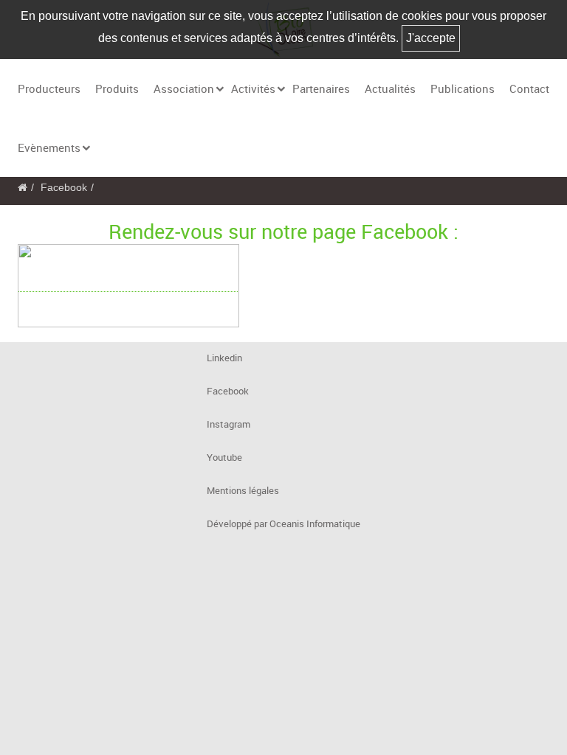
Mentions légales (243, 490)
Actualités (390, 88)
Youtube (224, 457)
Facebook (64, 187)
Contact (529, 88)
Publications (462, 88)
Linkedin (224, 358)
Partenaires (321, 88)
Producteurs (49, 88)
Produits (117, 88)
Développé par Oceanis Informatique (283, 524)
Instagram (228, 424)
